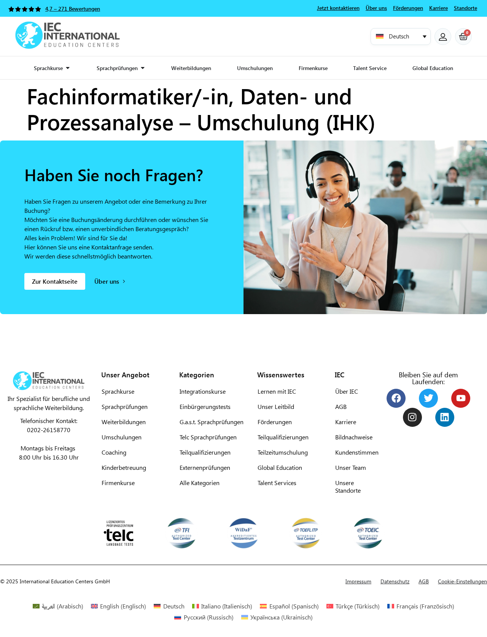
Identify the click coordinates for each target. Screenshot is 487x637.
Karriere (345, 422)
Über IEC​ (346, 391)
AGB (341, 406)
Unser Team (350, 467)
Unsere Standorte (348, 486)
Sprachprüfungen (125, 406)
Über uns (376, 7)
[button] (401, 36)
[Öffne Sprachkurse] (68, 67)
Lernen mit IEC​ (277, 391)
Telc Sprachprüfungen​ (208, 437)
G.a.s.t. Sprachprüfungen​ (212, 422)
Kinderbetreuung (124, 467)
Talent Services (277, 483)
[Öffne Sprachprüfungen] (143, 67)
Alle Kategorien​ (200, 483)
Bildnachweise (353, 437)
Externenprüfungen (205, 467)
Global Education (280, 467)
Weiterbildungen (124, 422)
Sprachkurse (118, 391)
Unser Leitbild (276, 406)
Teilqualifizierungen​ (205, 452)
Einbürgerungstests (205, 406)
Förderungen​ (275, 422)
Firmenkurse (118, 483)
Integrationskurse (203, 391)
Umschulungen (122, 437)
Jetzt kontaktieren (338, 7)
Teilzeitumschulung (283, 452)
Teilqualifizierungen (283, 437)
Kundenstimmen (355, 452)
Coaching (114, 452)
